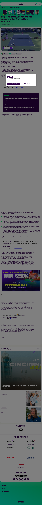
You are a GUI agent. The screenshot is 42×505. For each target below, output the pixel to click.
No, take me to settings (28, 83)
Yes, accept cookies (13, 83)
